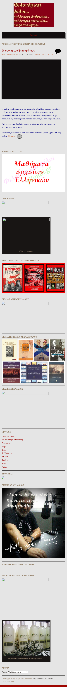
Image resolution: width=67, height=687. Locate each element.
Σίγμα (4, 446)
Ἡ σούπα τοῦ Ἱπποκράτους (18, 50)
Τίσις (4, 450)
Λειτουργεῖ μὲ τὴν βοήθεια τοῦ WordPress (17, 679)
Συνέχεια (14, 136)
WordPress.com (8, 681)
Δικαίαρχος (6, 443)
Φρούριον (5, 460)
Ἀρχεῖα (4, 672)
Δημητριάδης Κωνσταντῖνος (12, 440)
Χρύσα (4, 467)
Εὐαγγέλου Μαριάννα (44, 55)
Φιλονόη (5, 457)
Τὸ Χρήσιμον (7, 453)
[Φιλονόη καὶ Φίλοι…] (34, 28)
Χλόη (4, 463)
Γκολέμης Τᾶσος (8, 436)
